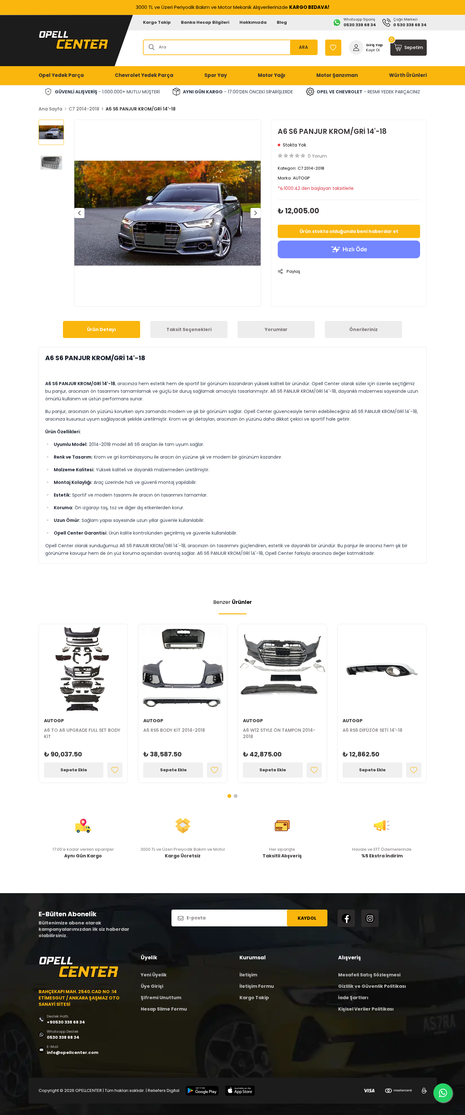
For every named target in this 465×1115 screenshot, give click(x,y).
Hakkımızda (253, 22)
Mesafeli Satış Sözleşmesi (369, 975)
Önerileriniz (363, 329)
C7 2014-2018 (84, 109)
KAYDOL (307, 918)
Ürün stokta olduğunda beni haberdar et (349, 231)
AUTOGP (301, 178)
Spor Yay (215, 75)
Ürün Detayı (101, 329)
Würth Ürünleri (408, 75)
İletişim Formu (256, 986)
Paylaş (293, 271)
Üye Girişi (152, 986)
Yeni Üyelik (154, 975)
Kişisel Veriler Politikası (366, 1009)
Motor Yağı (271, 75)
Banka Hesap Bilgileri (205, 22)
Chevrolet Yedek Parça (144, 75)
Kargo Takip (157, 22)
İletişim (248, 975)
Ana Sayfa (50, 109)
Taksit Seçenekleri (189, 329)
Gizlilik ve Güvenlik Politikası (372, 986)
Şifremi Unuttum (161, 997)
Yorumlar (276, 329)
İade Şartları (353, 997)
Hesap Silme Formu (164, 1009)
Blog (282, 22)
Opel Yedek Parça (61, 75)
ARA (303, 47)
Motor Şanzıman (337, 75)
